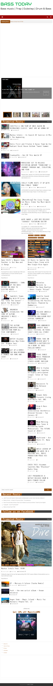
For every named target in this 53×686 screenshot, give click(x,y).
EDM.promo (38, 245)
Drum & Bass (31, 243)
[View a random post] (50, 17)
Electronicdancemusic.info (33, 250)
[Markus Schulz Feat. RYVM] (26, 545)
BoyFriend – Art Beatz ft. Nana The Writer (39, 441)
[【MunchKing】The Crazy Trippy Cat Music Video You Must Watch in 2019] (10, 207)
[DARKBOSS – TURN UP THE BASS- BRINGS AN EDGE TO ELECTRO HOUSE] (5, 284)
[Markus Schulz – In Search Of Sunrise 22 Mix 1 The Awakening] (5, 136)
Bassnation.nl (40, 238)
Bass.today (43, 236)
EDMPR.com (31, 248)
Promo (20, 255)
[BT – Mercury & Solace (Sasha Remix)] (5, 585)
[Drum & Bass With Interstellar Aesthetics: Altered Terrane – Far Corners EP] (32, 407)
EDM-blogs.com (44, 243)
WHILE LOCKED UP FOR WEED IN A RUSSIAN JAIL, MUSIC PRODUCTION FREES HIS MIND (39, 454)
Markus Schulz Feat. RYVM (9, 508)
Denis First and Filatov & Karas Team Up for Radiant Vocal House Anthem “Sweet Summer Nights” (26, 147)
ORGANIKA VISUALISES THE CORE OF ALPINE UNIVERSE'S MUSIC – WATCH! (12, 315)
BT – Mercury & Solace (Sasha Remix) (27, 584)
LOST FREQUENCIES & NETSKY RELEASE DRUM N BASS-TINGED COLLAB (38, 479)
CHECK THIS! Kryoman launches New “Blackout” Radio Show (39, 468)
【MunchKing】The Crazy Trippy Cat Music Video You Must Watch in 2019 (35, 203)
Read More (46, 104)
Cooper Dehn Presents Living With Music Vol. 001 (39, 398)
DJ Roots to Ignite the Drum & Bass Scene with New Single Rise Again (38, 263)
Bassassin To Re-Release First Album (38, 387)
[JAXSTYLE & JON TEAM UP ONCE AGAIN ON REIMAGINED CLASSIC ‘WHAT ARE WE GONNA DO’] (5, 127)
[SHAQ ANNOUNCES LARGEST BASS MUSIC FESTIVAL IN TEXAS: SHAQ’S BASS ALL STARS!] (32, 327)
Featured (15, 252)
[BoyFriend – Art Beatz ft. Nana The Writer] (32, 439)
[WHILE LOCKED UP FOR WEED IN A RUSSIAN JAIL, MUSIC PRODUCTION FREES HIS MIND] (32, 450)
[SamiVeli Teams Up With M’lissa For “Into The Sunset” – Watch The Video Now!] (5, 297)
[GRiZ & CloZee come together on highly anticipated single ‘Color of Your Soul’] (32, 369)
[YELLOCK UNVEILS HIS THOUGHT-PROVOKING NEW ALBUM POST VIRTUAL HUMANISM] (32, 313)
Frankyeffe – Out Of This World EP (26, 156)
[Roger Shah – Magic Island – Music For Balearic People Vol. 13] (5, 601)
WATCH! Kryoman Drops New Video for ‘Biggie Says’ (12, 342)
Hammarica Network (6, 255)
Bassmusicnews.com (32, 238)
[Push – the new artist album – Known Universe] (5, 592)
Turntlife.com (41, 255)
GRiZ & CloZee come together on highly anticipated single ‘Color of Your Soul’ (38, 373)
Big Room (4, 252)
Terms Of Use (6, 647)
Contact (5, 653)
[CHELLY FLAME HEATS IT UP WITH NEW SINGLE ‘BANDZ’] (10, 190)
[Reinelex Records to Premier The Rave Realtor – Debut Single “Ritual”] (32, 284)
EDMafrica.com (45, 245)
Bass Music (37, 236)
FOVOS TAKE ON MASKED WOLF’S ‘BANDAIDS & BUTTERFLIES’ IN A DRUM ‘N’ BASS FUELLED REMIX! (39, 344)
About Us (6, 644)
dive (3, 565)
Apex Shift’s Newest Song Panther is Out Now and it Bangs (12, 263)
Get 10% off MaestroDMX (26, 613)
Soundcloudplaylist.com (33, 255)
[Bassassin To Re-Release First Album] (32, 385)
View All (49, 122)
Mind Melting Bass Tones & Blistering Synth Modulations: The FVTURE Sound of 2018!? (39, 427)
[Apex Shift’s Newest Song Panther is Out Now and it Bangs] (13, 249)
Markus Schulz (22, 565)
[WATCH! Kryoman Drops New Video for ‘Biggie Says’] (5, 340)
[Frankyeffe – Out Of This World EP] (5, 157)
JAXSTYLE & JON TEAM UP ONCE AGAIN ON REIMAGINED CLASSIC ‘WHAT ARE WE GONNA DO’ (24, 499)
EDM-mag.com (31, 245)
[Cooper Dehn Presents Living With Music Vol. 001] (32, 396)
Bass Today (34, 172)
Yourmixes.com (31, 257)
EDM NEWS (37, 243)
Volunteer (6, 651)
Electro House (10, 252)
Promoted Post (4, 257)
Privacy (5, 649)
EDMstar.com (37, 248)
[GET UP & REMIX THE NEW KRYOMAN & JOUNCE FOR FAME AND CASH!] (5, 351)
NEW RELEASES (14, 255)
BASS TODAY (16, 4)
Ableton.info (31, 236)
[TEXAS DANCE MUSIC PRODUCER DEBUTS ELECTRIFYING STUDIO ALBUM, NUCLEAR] (32, 356)
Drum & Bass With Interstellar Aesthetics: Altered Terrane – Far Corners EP (39, 411)
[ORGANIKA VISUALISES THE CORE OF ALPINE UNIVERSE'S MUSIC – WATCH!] (5, 311)
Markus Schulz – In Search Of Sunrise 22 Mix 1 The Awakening (17, 501)
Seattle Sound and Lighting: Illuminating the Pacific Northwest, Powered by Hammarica (39, 301)
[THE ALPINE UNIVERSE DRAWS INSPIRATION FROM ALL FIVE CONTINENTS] (5, 327)
